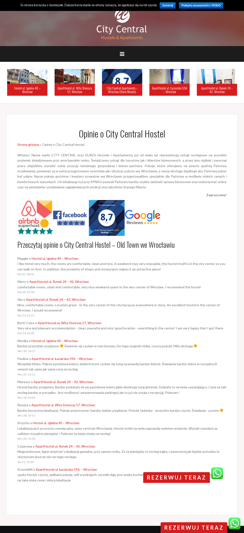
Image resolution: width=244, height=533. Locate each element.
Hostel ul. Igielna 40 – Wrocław (27, 89)
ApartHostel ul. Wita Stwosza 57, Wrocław (75, 89)
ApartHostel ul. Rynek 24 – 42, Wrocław (217, 89)
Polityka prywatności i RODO (201, 5)
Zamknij (167, 5)
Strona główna (28, 144)
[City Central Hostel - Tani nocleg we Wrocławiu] (122, 23)
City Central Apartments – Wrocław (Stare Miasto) (122, 89)
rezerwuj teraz (194, 527)
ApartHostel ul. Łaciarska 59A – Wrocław (169, 89)
